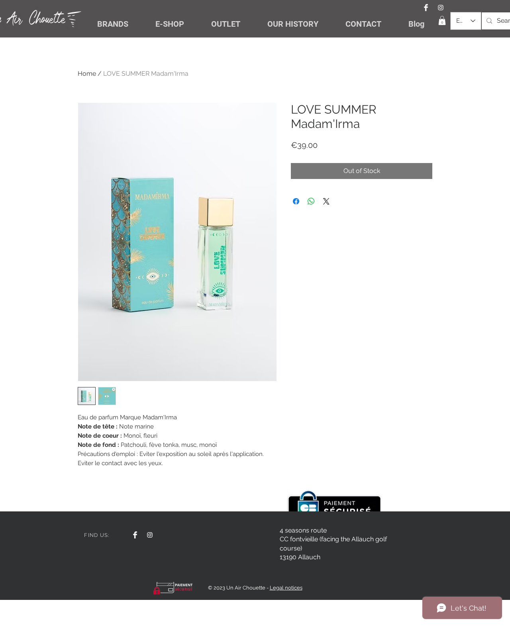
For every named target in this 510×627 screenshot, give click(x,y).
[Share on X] (326, 201)
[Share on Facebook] (296, 201)
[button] (442, 20)
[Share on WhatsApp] (311, 201)
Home (87, 73)
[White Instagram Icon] (440, 7)
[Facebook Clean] (426, 7)
